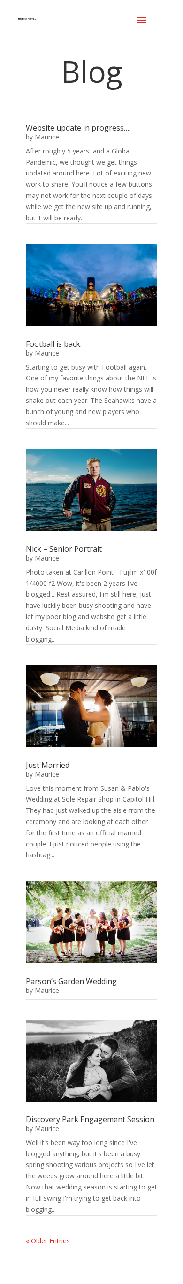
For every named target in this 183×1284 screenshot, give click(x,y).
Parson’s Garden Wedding (71, 981)
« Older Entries (48, 1240)
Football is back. (54, 344)
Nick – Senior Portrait (64, 549)
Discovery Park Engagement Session (90, 1119)
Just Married (47, 765)
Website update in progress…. (78, 128)
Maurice (47, 136)
